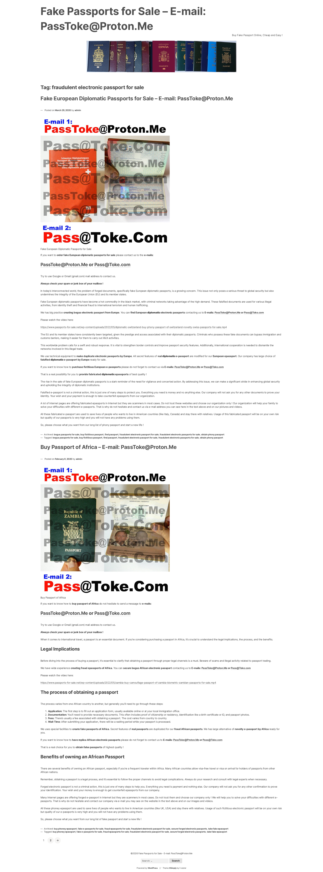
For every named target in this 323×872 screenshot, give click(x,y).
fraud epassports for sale (117, 828)
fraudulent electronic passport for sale (139, 434)
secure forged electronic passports (189, 828)
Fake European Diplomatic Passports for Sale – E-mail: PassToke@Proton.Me (137, 98)
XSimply (173, 868)
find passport (111, 434)
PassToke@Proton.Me (64, 264)
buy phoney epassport (65, 828)
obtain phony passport (212, 434)
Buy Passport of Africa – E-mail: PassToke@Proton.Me (109, 447)
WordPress (153, 868)
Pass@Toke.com (112, 264)
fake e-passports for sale (90, 828)
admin (78, 110)
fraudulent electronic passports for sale (180, 434)
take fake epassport (218, 828)
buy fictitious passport (92, 434)
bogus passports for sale (66, 434)
